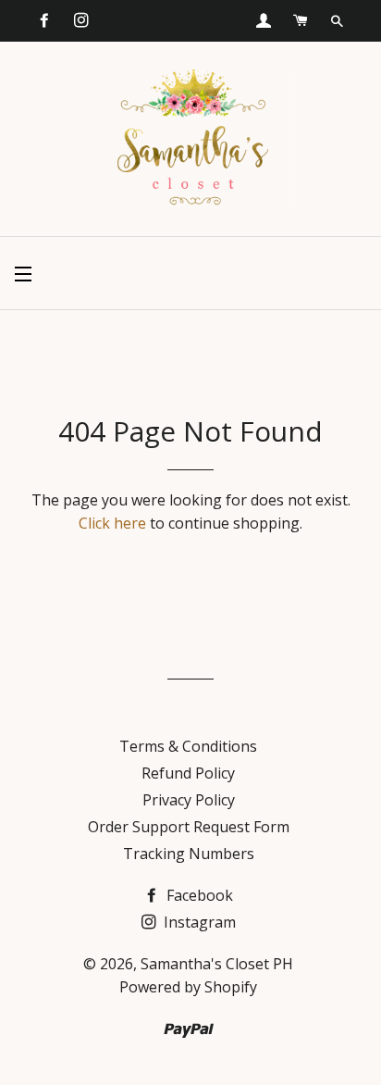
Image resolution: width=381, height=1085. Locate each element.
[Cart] (300, 20)
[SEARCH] (337, 21)
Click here (112, 523)
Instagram (198, 922)
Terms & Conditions (188, 746)
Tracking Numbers (188, 853)
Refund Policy (188, 773)
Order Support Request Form (188, 827)
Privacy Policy (188, 800)
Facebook (198, 895)
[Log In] (263, 20)
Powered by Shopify (188, 987)
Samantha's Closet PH (217, 964)
